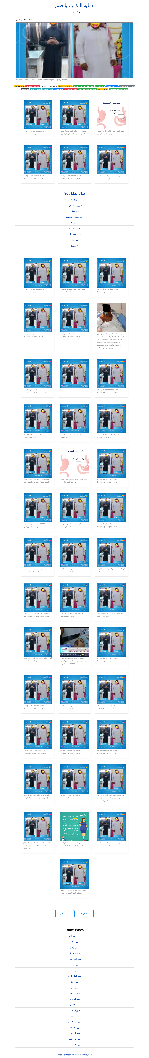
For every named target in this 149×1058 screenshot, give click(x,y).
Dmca (59, 1055)
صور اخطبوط (74, 1033)
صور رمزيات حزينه (74, 205)
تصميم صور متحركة (112, 86)
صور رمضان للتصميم (74, 217)
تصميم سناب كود (100, 86)
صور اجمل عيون (74, 959)
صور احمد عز (74, 999)
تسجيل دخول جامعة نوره (33, 86)
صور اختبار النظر (74, 936)
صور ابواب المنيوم (75, 1044)
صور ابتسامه (75, 965)
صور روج (74, 245)
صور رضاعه (74, 222)
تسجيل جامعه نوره (47, 89)
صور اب (74, 970)
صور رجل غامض (74, 200)
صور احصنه (74, 1016)
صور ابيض (74, 987)
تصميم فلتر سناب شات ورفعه (87, 89)
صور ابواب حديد (74, 1027)
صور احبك (74, 982)
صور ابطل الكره (74, 976)
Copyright (87, 1055)
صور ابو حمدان (74, 953)
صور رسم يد (74, 240)
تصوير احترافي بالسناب (65, 86)
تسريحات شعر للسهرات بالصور (118, 89)
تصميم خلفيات (59, 89)
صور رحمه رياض (74, 234)
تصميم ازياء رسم (102, 89)
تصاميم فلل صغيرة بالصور (127, 86)
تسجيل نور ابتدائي (36, 89)
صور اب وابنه (74, 1010)
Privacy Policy (76, 1055)
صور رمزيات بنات (74, 228)
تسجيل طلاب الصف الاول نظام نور (83, 86)
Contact (66, 1055)
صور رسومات (74, 251)
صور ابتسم (74, 1004)
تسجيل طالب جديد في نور (49, 86)
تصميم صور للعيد (19, 86)
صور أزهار (74, 947)
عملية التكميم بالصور (74, 5)
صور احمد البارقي (74, 1022)
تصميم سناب (25, 89)
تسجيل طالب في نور (71, 89)
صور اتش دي (74, 993)
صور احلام (75, 942)
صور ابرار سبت (75, 1039)
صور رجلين (74, 211)
